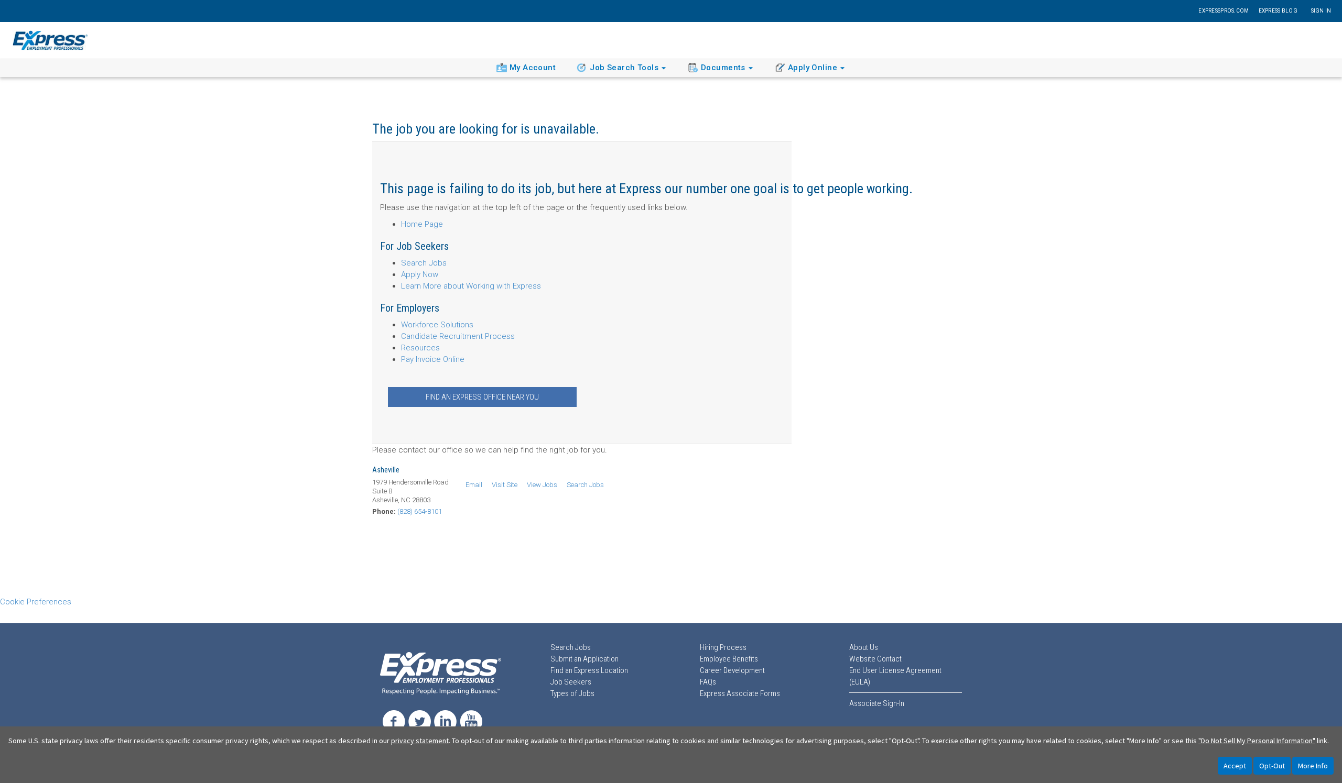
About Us (863, 647)
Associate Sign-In (876, 703)
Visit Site (504, 485)
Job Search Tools (624, 67)
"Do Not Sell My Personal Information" (1256, 740)
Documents (723, 67)
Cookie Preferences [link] (35, 601)
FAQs (708, 682)
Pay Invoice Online (432, 359)
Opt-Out (1272, 765)
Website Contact (875, 659)
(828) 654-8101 (419, 511)
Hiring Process (723, 647)
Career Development (732, 670)
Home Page (422, 224)
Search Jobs (424, 263)
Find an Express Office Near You (482, 397)
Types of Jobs (572, 693)
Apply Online (812, 67)
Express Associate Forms (740, 693)
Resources (420, 347)
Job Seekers (570, 682)
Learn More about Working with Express (471, 286)
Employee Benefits (729, 659)
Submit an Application (584, 659)
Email (474, 485)
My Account (533, 67)
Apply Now (419, 274)
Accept (1235, 765)
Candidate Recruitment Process (458, 336)
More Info (1313, 765)
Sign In (1321, 11)
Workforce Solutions (437, 324)
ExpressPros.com (1223, 11)
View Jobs (542, 485)
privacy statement (420, 740)
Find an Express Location (589, 670)
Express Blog (1278, 11)
